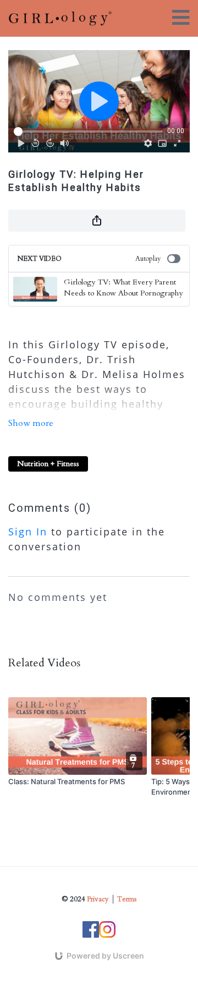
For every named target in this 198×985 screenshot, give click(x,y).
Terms (126, 899)
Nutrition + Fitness (48, 463)
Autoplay (148, 258)
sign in (27, 531)
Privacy (98, 899)
